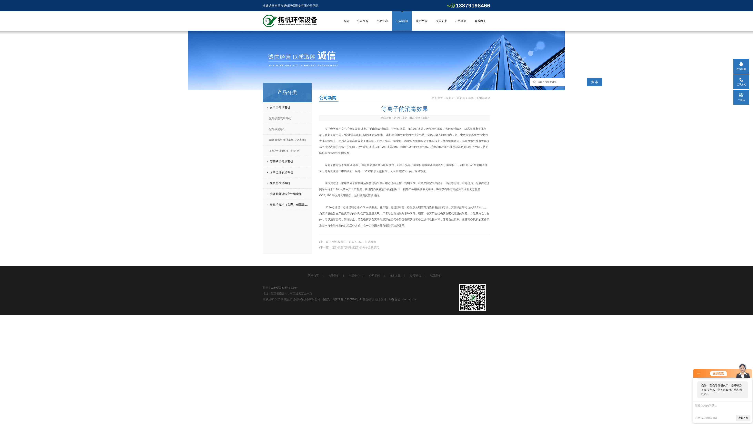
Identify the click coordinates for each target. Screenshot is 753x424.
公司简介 (363, 21)
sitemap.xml (409, 299)
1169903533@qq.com (284, 287)
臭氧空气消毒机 (280, 183)
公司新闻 (402, 21)
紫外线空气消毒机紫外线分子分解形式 (355, 247)
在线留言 (461, 21)
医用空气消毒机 (280, 107)
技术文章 (421, 21)
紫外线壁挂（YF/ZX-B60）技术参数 (354, 241)
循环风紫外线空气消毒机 (286, 194)
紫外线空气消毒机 (280, 118)
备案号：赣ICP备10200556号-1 (341, 299)
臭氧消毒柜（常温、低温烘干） (290, 204)
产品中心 (382, 21)
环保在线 (394, 299)
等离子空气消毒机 (281, 161)
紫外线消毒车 (277, 129)
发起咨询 (743, 418)
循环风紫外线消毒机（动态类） (288, 140)
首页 (346, 21)
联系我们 (480, 21)
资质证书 (441, 21)
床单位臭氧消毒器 (281, 172)
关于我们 (333, 275)
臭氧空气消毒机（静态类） (285, 150)
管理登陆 (368, 299)
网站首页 (313, 275)
